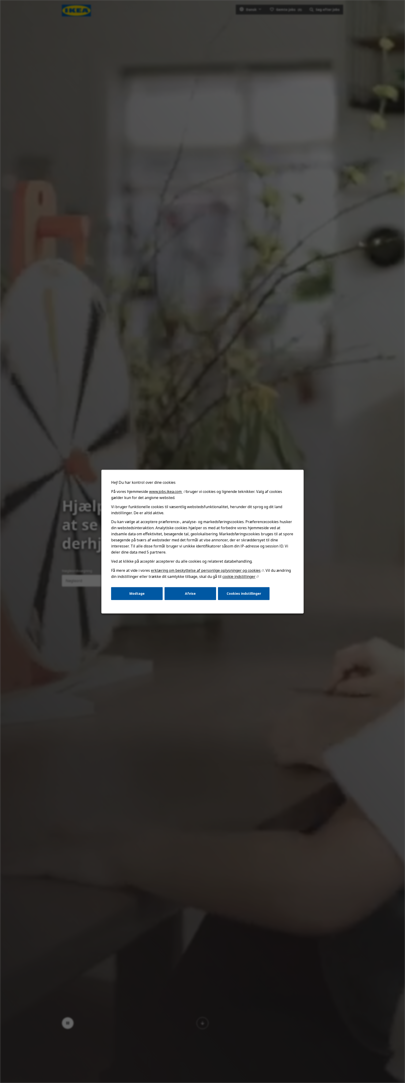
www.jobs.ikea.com (166, 491)
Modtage (137, 593)
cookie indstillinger (238, 576)
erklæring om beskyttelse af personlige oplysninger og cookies (206, 570)
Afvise (190, 593)
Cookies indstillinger (244, 593)
